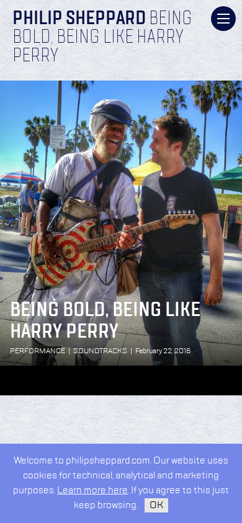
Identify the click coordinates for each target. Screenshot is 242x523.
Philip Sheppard (79, 19)
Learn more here (92, 490)
